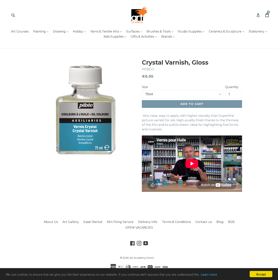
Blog (220, 222)
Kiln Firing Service (120, 222)
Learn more (209, 274)
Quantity (231, 87)
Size (145, 87)
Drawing (61, 31)
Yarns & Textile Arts (106, 31)
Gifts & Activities (145, 36)
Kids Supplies (116, 36)
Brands (168, 36)
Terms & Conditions (176, 222)
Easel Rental (92, 222)
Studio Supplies (192, 31)
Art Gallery (70, 222)
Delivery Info (147, 222)
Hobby (80, 31)
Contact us (203, 222)
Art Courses (20, 31)
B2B (231, 222)
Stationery (259, 31)
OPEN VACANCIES (139, 227)
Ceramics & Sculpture (227, 31)
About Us (51, 222)
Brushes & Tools (161, 31)
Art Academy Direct (142, 257)
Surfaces (135, 31)
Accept (261, 274)
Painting (41, 31)
